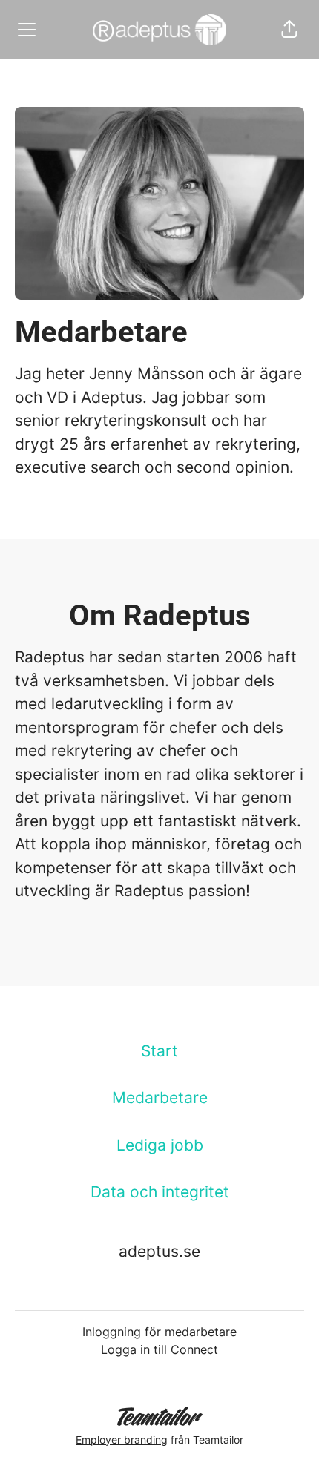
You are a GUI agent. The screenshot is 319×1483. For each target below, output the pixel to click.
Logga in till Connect (159, 1349)
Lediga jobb (159, 1145)
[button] (289, 29)
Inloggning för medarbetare (159, 1331)
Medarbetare (160, 1097)
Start (159, 1051)
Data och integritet (160, 1192)
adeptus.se (159, 1251)
